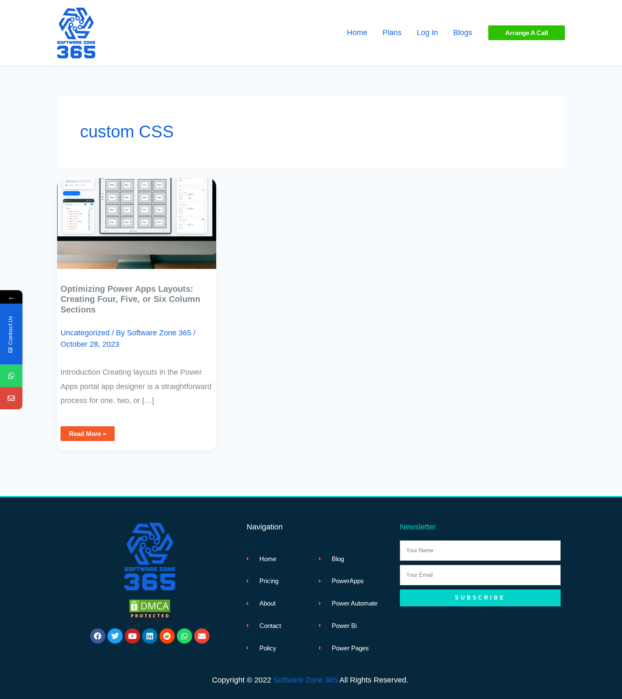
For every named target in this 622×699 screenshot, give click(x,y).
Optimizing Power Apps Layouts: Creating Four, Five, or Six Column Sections (130, 299)
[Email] (11, 398)
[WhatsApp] (11, 376)
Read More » (87, 431)
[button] (526, 32)
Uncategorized (85, 333)
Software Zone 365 (305, 680)
